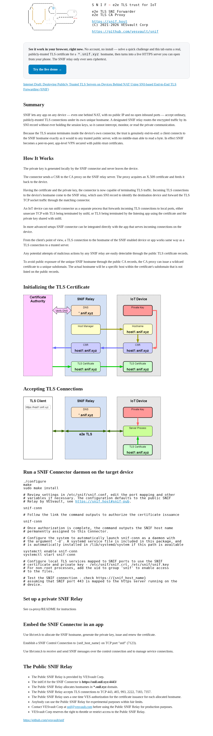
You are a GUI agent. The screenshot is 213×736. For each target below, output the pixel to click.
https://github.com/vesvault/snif (125, 31)
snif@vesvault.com (79, 707)
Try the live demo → (47, 69)
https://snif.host (109, 21)
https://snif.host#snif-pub (102, 501)
